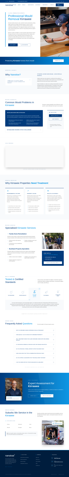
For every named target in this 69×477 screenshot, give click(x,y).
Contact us (57, 60)
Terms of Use (61, 474)
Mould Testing (23, 461)
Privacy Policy (54, 474)
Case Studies (38, 461)
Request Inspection (55, 115)
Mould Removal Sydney (25, 457)
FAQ (36, 463)
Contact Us (38, 465)
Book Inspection (59, 5)
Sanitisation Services (24, 463)
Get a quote (12, 44)
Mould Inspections (24, 459)
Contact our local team (52, 262)
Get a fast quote (47, 395)
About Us (37, 457)
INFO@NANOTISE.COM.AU (50, 257)
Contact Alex (33, 395)
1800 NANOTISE (25, 44)
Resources (38, 459)
